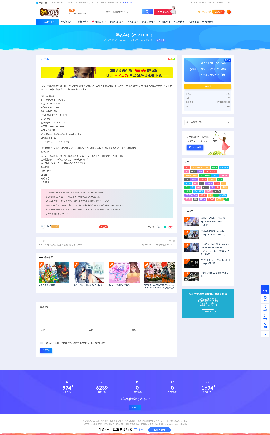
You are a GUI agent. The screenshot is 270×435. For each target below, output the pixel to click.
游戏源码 (148, 22)
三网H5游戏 (224, 175)
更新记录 (194, 22)
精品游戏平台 (49, 22)
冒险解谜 (203, 179)
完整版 (217, 183)
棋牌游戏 (188, 191)
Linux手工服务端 (210, 171)
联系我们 (229, 3)
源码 (210, 195)
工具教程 (179, 22)
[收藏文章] (159, 227)
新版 (212, 187)
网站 (134, 330)
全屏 (265, 319)
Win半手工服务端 (191, 175)
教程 (198, 187)
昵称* (42, 330)
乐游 (187, 179)
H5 (187, 171)
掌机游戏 (131, 22)
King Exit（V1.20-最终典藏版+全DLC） (158, 245)
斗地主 (205, 187)
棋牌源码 (209, 191)
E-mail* (89, 330)
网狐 (195, 199)
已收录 (161, 40)
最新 (218, 187)
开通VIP (140, 429)
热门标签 (202, 3)
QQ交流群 (196, 147)
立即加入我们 (128, 3)
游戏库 (48, 214)
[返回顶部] (265, 334)
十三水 (220, 179)
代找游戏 (164, 12)
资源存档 (220, 3)
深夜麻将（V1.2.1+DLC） (62, 214)
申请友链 (194, 3)
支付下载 (207, 86)
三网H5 (215, 175)
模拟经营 (217, 191)
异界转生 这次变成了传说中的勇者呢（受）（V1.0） (61, 245)
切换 (265, 327)
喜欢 (104, 227)
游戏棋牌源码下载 (191, 195)
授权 (193, 187)
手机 (187, 187)
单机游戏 (188, 183)
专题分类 (165, 22)
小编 (48, 226)
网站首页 (67, 22)
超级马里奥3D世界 (47, 285)
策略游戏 (188, 199)
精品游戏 (99, 22)
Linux (200, 171)
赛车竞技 (219, 199)
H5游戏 (193, 171)
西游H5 (202, 199)
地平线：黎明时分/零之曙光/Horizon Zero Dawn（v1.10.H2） (213, 221)
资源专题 (211, 3)
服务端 (224, 187)
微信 (223, 183)
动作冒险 (212, 179)
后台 (195, 183)
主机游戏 (116, 22)
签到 (265, 291)
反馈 (265, 310)
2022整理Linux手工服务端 (200, 167)
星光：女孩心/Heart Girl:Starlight (88, 285)
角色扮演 (211, 199)
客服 (265, 301)
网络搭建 (208, 22)
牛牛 (216, 195)
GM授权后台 (224, 167)
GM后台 (214, 167)
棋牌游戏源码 (198, 191)
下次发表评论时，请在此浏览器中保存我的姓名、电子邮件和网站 (74, 343)
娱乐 (201, 183)
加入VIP (135, 407)
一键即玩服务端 (205, 175)
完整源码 (209, 183)
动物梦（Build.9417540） (120, 285)
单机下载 (81, 22)
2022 (187, 167)
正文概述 (46, 59)
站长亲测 (223, 195)
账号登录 (160, 430)
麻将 (227, 199)
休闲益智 (194, 179)
